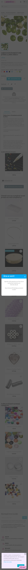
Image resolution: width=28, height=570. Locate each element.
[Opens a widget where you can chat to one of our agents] (23, 567)
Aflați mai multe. (8, 562)
